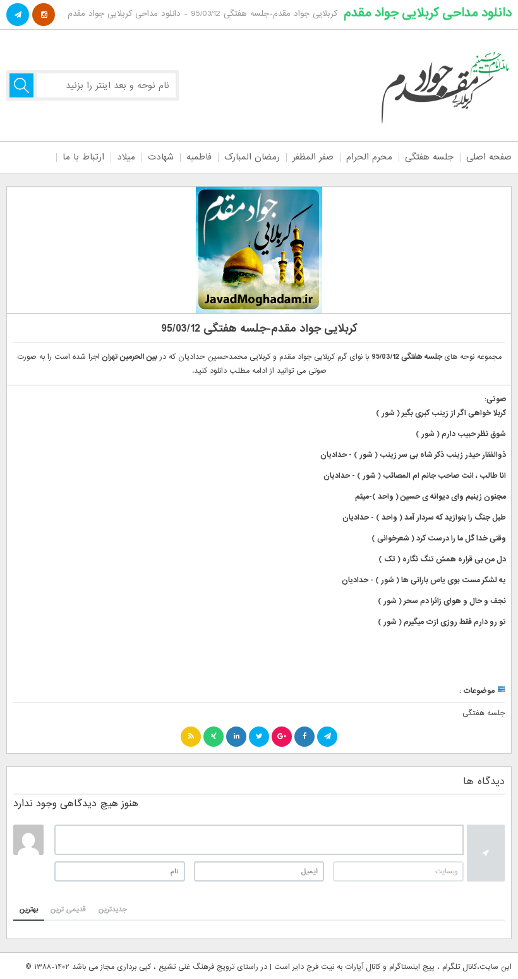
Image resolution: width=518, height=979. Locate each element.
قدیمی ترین (68, 909)
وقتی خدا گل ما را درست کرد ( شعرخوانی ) (438, 538)
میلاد (126, 157)
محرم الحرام (369, 157)
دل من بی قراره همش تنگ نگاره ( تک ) (442, 559)
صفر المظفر (313, 157)
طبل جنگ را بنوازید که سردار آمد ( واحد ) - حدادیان (424, 517)
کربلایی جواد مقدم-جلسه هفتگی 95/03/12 (259, 328)
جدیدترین (113, 909)
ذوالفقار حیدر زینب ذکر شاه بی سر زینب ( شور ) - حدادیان (413, 455)
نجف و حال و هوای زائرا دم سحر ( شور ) (442, 601)
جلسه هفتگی (429, 157)
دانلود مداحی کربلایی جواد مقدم (428, 12)
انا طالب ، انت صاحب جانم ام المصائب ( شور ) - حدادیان (414, 476)
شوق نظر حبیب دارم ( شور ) (461, 434)
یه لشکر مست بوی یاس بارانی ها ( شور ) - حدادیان (424, 580)
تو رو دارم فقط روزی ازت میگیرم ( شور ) (442, 622)
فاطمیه (199, 157)
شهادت (161, 157)
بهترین (29, 909)
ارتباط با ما (83, 157)
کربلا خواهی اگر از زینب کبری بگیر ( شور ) (441, 413)
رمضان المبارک (252, 157)
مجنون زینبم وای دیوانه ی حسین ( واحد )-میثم (430, 496)
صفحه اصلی (489, 157)
